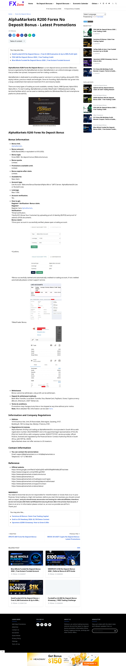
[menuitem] (30, 3)
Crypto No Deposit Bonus (100, 85)
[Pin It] (17, 35)
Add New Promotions (19, 624)
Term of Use (16, 644)
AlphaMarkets (17, 146)
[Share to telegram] (33, 35)
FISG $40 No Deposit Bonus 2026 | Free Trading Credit (32, 57)
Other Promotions (98, 115)
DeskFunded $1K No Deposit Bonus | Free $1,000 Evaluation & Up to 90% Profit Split (44, 54)
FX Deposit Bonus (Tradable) (72, 9)
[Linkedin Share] (21, 35)
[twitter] (109, 3)
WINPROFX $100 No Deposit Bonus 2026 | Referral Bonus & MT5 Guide (61, 570)
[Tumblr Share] (25, 35)
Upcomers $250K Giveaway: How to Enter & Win (30, 522)
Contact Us (15, 630)
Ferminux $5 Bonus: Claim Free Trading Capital (30, 516)
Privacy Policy (16, 638)
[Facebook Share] (10, 35)
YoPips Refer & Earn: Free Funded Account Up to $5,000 (104, 50)
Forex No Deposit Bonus (100, 95)
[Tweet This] (14, 35)
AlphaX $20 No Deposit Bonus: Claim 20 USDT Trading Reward (103, 88)
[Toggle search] (116, 3)
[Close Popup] (2, 651)
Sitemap (14, 641)
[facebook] (100, 3)
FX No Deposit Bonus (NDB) (53, 9)
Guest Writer (16, 635)
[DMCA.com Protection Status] (88, 21)
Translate (99, 17)
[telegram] (106, 3)
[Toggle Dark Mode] (112, 3)
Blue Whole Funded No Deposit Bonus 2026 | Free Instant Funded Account (41, 60)
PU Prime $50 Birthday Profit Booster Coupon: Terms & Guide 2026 (104, 71)
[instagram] (103, 3)
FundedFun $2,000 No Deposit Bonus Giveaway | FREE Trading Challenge (62, 599)
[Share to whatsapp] (29, 35)
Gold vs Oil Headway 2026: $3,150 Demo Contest (30, 519)
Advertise (15, 627)
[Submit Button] (115, 631)
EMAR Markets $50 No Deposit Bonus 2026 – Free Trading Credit (104, 98)
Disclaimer (15, 633)
